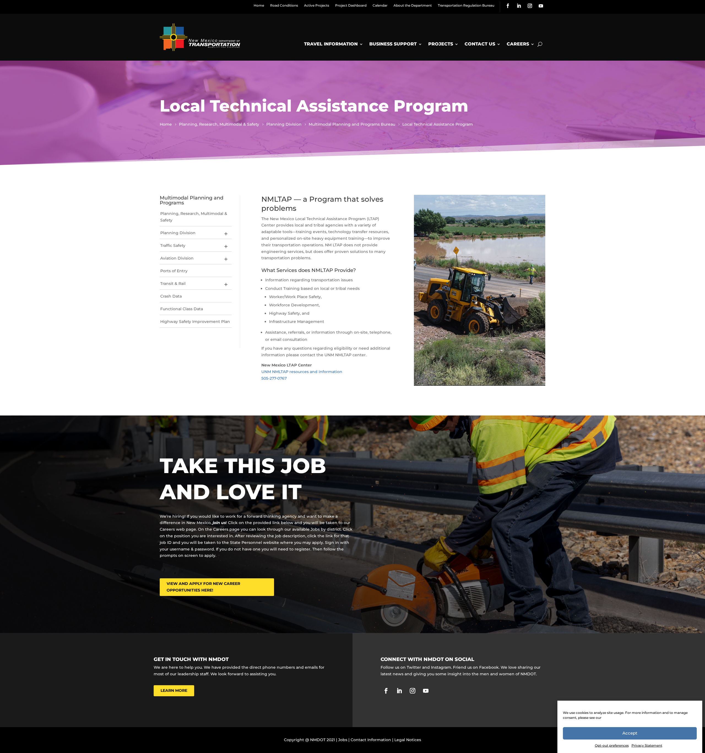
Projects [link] (440, 44)
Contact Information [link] (371, 739)
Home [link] (259, 5)
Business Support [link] (393, 44)
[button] (225, 234)
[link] (507, 5)
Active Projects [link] (316, 5)
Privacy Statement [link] (646, 745)
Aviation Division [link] (177, 258)
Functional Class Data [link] (181, 308)
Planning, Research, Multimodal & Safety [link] (193, 217)
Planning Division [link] (178, 232)
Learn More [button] (174, 690)
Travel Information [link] (331, 44)
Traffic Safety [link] (172, 245)
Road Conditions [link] (284, 5)
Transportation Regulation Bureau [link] (466, 5)
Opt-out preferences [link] (612, 745)
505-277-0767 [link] (274, 378)
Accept (629, 733)
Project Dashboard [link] (351, 5)
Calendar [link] (380, 5)
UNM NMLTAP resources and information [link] (301, 371)
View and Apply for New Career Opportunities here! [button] (203, 587)
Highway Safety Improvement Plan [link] (195, 321)
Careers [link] (518, 44)
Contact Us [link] (480, 44)
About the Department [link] (413, 5)
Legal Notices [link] (407, 739)
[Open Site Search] (540, 44)
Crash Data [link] (171, 296)
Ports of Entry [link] (174, 270)
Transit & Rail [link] (173, 283)
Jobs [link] (342, 739)
